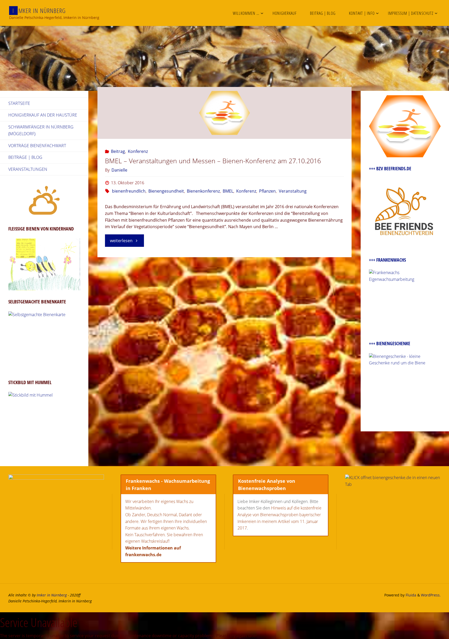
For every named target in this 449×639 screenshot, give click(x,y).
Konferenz (138, 151)
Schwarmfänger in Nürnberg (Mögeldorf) (41, 130)
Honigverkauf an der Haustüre (42, 115)
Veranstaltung (292, 191)
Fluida (410, 595)
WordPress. (431, 595)
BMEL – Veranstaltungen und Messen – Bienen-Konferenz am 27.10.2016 (213, 160)
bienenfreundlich (128, 191)
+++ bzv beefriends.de (390, 168)
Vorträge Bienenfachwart (37, 145)
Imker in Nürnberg (52, 595)
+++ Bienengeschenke (389, 343)
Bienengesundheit (166, 191)
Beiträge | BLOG (25, 157)
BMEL (228, 191)
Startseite (19, 103)
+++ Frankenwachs (387, 260)
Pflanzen (267, 191)
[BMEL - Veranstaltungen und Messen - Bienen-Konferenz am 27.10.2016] (224, 113)
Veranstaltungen (27, 169)
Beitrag (118, 151)
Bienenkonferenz (203, 191)
